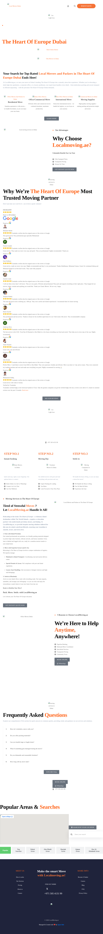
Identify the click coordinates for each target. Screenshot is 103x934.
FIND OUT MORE (51, 884)
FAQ (83, 889)
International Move (64, 99)
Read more (25, 390)
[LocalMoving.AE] (14, 6)
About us (20, 889)
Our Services (20, 881)
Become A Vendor (83, 877)
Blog (83, 885)
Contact (20, 893)
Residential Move (15, 102)
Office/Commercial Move (39, 99)
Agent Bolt (61, 924)
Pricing (20, 885)
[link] (51, 729)
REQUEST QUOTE (86, 6)
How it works (20, 877)
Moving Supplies (88, 99)
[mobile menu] (61, 6)
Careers (83, 881)
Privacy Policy (83, 893)
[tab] (5, 850)
